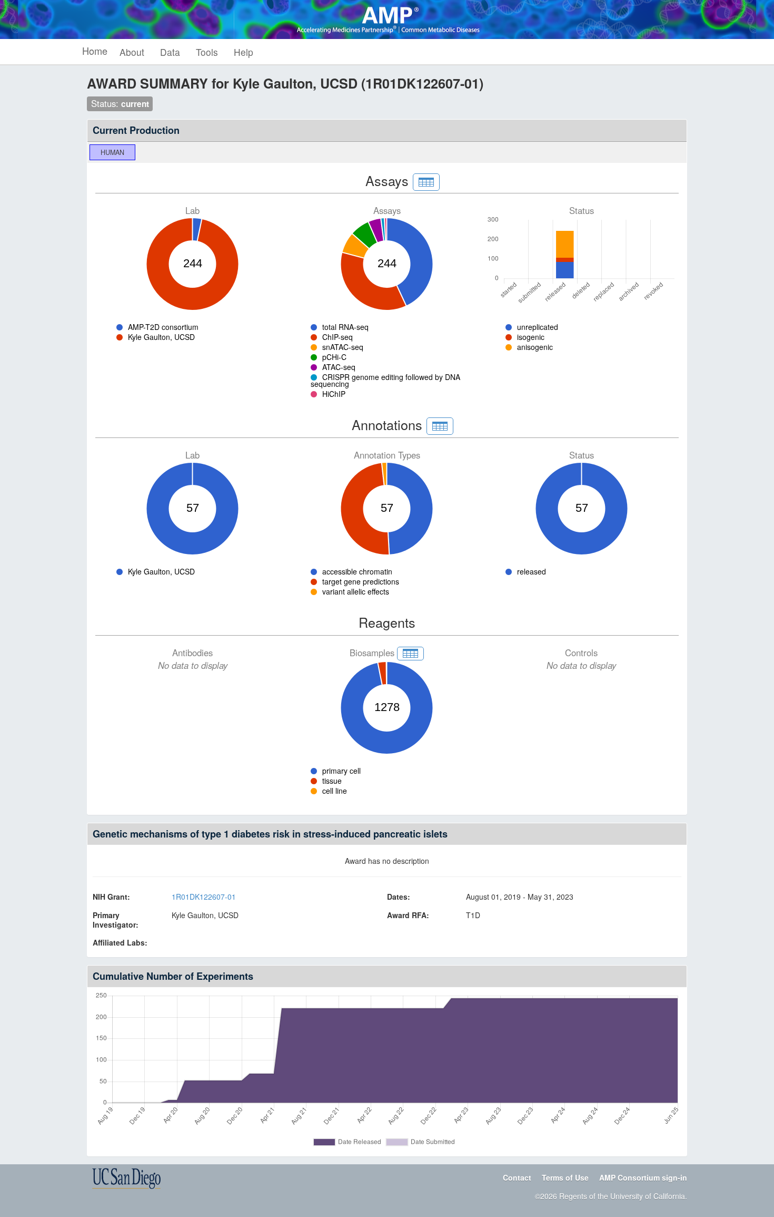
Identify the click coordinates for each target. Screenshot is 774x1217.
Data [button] (170, 52)
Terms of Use (565, 1177)
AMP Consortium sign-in (643, 1177)
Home (94, 50)
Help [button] (243, 52)
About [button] (132, 52)
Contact (517, 1177)
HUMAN (112, 152)
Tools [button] (207, 52)
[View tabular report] (426, 182)
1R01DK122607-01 (204, 896)
